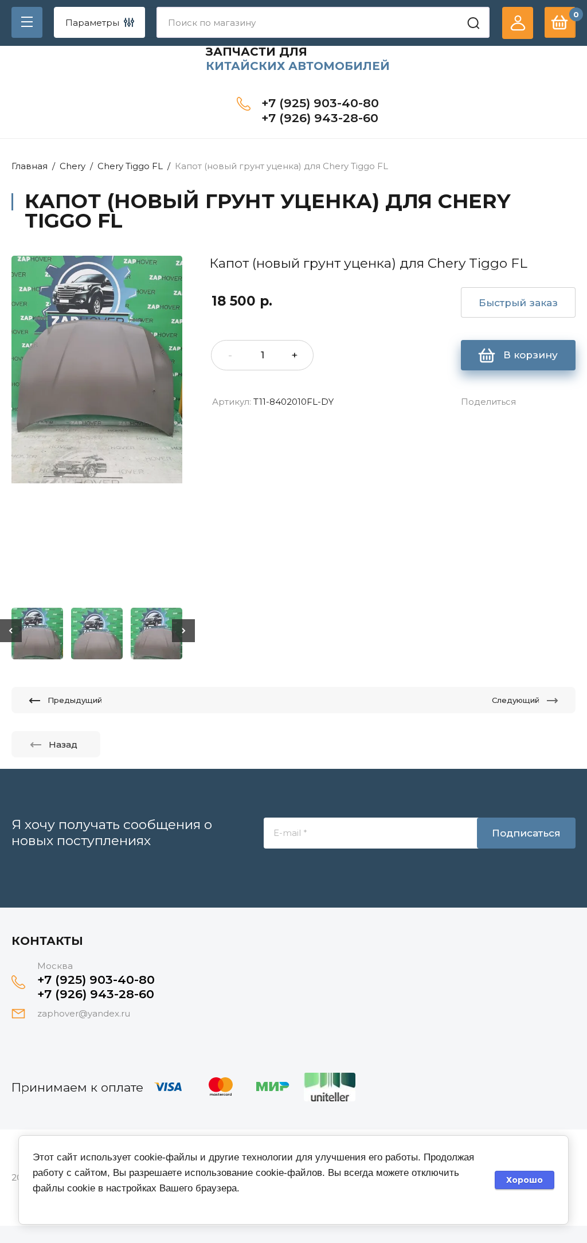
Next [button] (183, 630)
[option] (96, 428)
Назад (63, 744)
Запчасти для (256, 51)
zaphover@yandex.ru (83, 1013)
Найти (473, 23)
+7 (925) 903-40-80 (320, 103)
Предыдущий (75, 700)
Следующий (515, 700)
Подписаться (526, 833)
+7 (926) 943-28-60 (319, 118)
